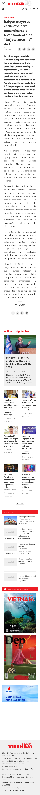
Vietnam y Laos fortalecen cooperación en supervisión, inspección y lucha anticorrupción (10, 482)
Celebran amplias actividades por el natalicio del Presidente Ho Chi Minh (18, 563)
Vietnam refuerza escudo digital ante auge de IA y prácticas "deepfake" (29, 405)
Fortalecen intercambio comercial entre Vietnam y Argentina (27, 577)
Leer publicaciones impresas (18, 589)
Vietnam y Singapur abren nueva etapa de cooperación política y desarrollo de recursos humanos (28, 445)
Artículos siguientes (16, 331)
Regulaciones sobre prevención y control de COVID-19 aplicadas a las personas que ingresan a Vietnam (19, 533)
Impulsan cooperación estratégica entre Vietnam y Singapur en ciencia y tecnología (11, 407)
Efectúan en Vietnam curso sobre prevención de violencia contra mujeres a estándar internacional (19, 548)
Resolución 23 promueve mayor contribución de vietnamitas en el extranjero (11, 441)
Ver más (20, 503)
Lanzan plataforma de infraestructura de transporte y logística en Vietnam (26, 520)
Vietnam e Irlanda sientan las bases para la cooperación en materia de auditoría (28, 480)
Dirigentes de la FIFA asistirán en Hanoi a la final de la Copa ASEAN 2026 (18, 362)
